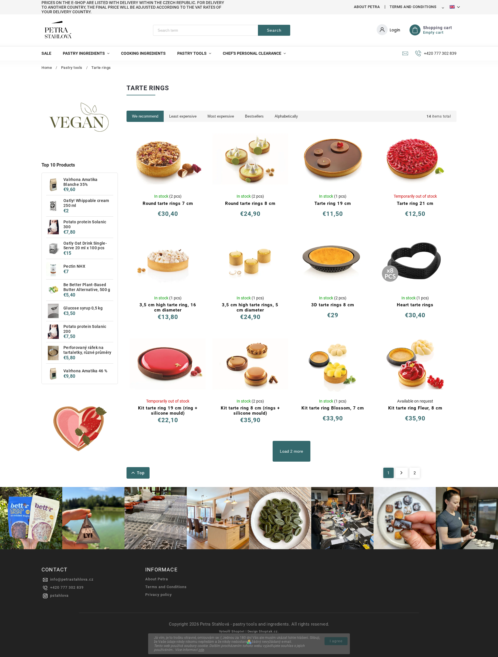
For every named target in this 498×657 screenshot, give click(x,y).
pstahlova (59, 595)
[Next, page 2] (401, 473)
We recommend (145, 116)
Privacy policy (158, 594)
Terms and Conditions (413, 7)
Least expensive (183, 116)
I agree (336, 641)
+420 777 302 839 (67, 587)
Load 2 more (291, 451)
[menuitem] (49, 53)
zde (201, 650)
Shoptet (238, 631)
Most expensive (220, 116)
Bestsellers (254, 116)
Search (274, 30)
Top (141, 473)
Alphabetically (286, 116)
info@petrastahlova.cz (72, 579)
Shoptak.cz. (269, 631)
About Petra (367, 7)
